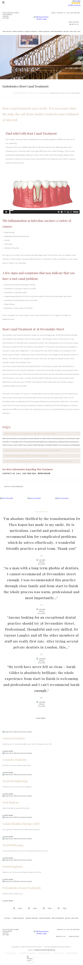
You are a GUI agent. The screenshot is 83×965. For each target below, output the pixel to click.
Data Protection (44, 953)
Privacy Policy (10, 953)
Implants (66, 31)
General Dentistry (18, 31)
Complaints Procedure (27, 953)
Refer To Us (74, 24)
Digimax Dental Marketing (45, 950)
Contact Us (61, 12)
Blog (78, 31)
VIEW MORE (40, 718)
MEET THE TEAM (7, 31)
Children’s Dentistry (30, 31)
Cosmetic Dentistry (43, 31)
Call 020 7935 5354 (73, 12)
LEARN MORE (7, 751)
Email (54, 12)
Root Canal (73, 31)
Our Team (7, 918)
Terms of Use (58, 953)
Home (16, 93)
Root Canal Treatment (39, 93)
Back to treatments (14, 486)
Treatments (24, 93)
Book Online (74, 22)
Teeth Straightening (56, 31)
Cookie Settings (72, 953)
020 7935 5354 (26, 473)
